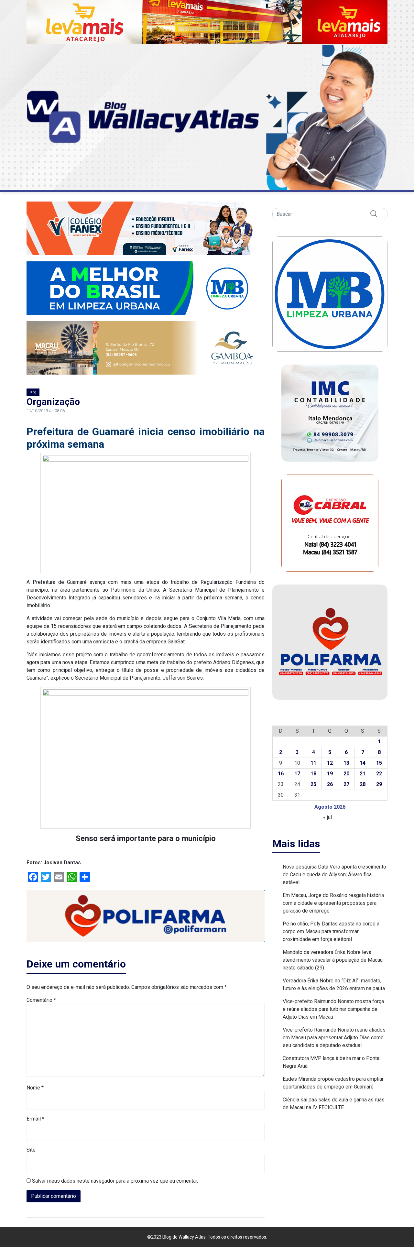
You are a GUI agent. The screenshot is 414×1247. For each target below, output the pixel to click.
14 (362, 763)
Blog (33, 392)
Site (31, 1150)
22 (379, 774)
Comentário (41, 1000)
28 (362, 784)
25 (313, 784)
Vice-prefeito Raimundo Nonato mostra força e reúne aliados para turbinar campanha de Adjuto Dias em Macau (333, 1009)
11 (313, 763)
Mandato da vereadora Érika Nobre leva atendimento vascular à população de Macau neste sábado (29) (333, 960)
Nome (35, 1088)
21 (362, 774)
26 (330, 784)
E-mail (35, 1119)
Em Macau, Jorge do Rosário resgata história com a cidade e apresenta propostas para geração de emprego (333, 903)
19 (330, 774)
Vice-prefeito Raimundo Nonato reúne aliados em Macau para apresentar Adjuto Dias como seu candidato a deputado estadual (334, 1037)
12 (330, 763)
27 (346, 784)
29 (379, 784)
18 (313, 774)
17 (297, 774)
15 (379, 763)
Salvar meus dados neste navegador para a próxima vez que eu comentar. (115, 1181)
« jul (327, 817)
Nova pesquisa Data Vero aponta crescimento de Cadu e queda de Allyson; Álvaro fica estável (334, 874)
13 (346, 763)
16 (281, 774)
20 (346, 774)
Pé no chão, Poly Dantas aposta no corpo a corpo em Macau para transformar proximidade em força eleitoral (331, 931)
